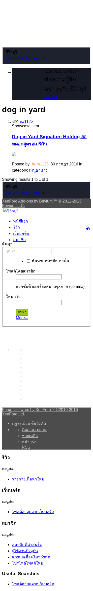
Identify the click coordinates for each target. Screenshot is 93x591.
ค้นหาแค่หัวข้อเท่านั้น (50, 261)
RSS (26, 447)
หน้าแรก (20, 221)
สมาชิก (19, 240)
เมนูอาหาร (38, 170)
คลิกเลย (51, 97)
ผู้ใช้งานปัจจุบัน (25, 551)
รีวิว (16, 227)
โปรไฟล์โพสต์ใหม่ (27, 563)
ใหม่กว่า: (13, 297)
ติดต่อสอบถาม (34, 430)
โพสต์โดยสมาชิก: (21, 271)
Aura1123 (40, 164)
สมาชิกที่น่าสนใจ (27, 545)
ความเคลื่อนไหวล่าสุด (31, 557)
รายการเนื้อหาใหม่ (28, 479)
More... (22, 318)
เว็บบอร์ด (21, 233)
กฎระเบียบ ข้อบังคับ (29, 423)
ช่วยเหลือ (30, 436)
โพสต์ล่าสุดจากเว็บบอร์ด (33, 512)
